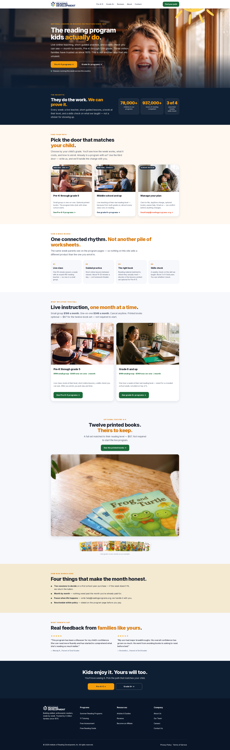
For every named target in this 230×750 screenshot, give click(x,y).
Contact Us (158, 728)
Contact (138, 4)
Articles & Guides (124, 713)
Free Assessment (87, 723)
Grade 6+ (110, 4)
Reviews (120, 4)
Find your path (171, 4)
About (129, 4)
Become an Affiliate (124, 723)
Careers (157, 723)
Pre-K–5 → (101, 686)
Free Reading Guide (88, 728)
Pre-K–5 (99, 4)
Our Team (158, 718)
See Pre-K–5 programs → (68, 395)
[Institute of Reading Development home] (63, 4)
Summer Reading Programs (91, 713)
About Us (157, 713)
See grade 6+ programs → (134, 395)
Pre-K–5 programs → (64, 64)
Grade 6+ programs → (92, 64)
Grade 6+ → (129, 686)
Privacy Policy (166, 745)
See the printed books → (115, 448)
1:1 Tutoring (84, 718)
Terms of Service (180, 745)
